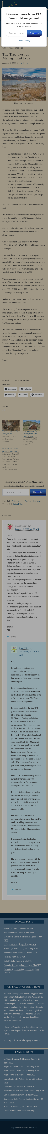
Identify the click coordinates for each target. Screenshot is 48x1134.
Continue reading (24, 40)
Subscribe (34, 33)
